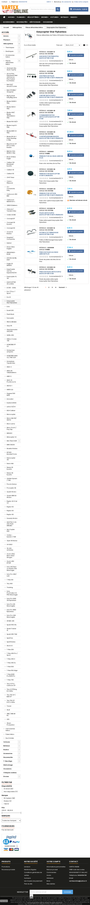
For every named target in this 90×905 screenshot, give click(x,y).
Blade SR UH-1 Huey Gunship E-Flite (11, 138)
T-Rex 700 (10, 680)
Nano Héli (10, 463)
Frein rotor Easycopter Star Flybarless (49, 175)
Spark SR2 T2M (12, 634)
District (9, 243)
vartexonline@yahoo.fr (78, 881)
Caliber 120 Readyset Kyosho (10, 164)
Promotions (6, 867)
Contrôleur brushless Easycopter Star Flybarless (51, 137)
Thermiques (10, 47)
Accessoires (8, 22)
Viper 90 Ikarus (12, 541)
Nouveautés (22, 22)
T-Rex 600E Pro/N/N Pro (11, 675)
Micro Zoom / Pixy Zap (11, 428)
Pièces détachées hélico (10, 62)
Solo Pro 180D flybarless (11, 611)
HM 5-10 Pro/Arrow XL (11, 381)
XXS (8, 719)
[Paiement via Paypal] (11, 843)
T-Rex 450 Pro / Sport (12, 654)
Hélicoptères (32, 17)
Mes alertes (51, 884)
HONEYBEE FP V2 (11, 345)
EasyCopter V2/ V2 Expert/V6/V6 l (12, 271)
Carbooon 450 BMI (12, 195)
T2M (6, 804)
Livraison (27, 867)
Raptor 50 (10, 507)
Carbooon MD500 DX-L (11, 201)
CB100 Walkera (12, 205)
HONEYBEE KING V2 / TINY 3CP (12, 357)
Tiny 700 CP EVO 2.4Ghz (11, 701)
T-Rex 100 (10, 580)
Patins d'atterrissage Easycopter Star (48, 233)
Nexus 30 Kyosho (10, 468)
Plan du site (28, 884)
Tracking (10, 587)
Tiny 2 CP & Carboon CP (11, 684)
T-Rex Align (7, 761)
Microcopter (11, 414)
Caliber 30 (10, 170)
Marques (6, 816)
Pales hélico (10, 734)
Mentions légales (30, 870)
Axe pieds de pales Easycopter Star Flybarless (51, 77)
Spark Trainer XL (11, 629)
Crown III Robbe (10, 233)
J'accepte (4, 901)
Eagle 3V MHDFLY (10, 264)
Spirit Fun (10, 638)
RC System (9, 798)
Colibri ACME (11, 215)
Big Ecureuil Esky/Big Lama (12, 96)
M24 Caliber (11, 410)
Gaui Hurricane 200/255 (12, 330)
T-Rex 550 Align (12, 670)
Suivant (63, 287)
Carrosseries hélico (10, 729)
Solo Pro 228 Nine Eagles (11, 616)
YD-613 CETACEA (10, 549)
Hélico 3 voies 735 (12, 340)
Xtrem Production (10, 724)
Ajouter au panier (76, 55)
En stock (8, 789)
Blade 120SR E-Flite (12, 102)
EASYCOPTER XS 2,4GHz (11, 283)
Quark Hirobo (11, 492)
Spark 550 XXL (11, 625)
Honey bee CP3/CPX (11, 351)
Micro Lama (11, 424)
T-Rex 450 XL (11, 663)
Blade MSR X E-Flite (12, 132)
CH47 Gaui (10, 177)
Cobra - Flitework (10, 182)
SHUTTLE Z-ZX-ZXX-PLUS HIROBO (12, 524)
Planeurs (21, 17)
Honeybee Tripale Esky (11, 362)
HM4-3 (9, 367)
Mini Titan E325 (12, 441)
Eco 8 (9, 297)
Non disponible (11, 792)
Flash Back (10, 314)
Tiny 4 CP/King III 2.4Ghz (12, 690)
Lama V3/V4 (11, 407)
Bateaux (64, 17)
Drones (44, 17)
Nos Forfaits (10, 738)
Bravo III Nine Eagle (11, 158)
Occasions (48, 22)
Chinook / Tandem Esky (11, 210)
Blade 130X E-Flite (11, 108)
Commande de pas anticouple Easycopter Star (49, 117)
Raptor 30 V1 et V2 (12, 502)
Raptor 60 (10, 511)
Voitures (54, 17)
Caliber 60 (10, 174)
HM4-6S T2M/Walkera (11, 372)
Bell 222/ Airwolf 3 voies (12, 85)
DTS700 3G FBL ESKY (12, 259)
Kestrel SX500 (11, 403)
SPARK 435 (10, 621)
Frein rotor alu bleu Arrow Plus (51, 157)
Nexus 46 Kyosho (10, 474)
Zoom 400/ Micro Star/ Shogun (11, 555)
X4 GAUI (9, 544)
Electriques (10, 51)
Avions (11, 17)
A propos (27, 878)
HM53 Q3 (10, 390)
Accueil (5, 32)
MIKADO (9, 433)
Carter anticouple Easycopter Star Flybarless (51, 96)
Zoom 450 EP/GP (10, 562)
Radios (74, 17)
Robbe (7, 801)
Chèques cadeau (10, 773)
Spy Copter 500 (11, 530)
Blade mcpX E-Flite (12, 126)
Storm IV (10, 646)
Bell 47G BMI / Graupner (11, 91)
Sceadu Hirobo (12, 518)
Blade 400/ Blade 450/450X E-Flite (11, 115)
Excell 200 (10, 310)
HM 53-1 (9, 386)
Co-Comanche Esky (11, 188)
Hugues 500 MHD (11, 394)
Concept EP (11, 219)
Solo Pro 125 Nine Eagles (11, 605)
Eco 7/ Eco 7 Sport (11, 292)
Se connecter (66, 2)
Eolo (8, 307)
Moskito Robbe (12, 448)
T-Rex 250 (10, 649)
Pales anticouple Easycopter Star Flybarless (51, 214)
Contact (4, 2)
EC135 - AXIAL (11, 288)
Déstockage (35, 22)
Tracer (9, 706)
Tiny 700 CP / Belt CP (11, 696)
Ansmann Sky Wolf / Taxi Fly (11, 69)
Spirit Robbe (11, 642)
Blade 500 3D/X (12, 121)
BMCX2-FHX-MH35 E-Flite (11, 152)
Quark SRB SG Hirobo (11, 496)
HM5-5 (9, 376)
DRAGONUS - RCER (11, 253)
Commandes (51, 872)
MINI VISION (11, 445)
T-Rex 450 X (11, 659)
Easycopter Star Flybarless (12, 302)
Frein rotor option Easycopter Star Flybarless (51, 194)
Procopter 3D (11, 488)
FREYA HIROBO (12, 322)
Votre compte (53, 861)
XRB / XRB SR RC (11, 714)
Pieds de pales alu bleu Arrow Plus (48, 253)
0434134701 (23, 2)
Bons (48, 881)
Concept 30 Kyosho (11, 223)
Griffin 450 (10, 335)
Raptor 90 (10, 514)
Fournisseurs (8, 826)
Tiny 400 (10, 584)
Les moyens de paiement (33, 881)
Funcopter (10, 318)
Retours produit (52, 870)
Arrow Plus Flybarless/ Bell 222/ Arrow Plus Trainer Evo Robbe (12, 77)
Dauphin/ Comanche (11, 238)
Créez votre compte (81, 2)
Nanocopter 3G (11, 459)
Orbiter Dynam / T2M (12, 479)
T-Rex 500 (10, 667)
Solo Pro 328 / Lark (12, 575)
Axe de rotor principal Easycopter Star (49, 57)
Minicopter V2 (11, 437)
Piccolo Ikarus (12, 484)
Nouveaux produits (8, 870)
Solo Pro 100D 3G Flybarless (11, 599)
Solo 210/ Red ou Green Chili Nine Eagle (12, 568)
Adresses (50, 878)
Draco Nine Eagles (11, 248)
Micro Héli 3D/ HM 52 (11, 419)
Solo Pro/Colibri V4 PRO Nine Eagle (12, 593)
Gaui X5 (9, 326)
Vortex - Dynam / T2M (11, 536)
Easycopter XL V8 (12, 277)
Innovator (10, 399)
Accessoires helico (10, 56)
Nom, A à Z (73, 45)
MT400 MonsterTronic (12, 453)
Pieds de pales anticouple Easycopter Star (50, 273)
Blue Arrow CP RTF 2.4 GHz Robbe (12, 145)
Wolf (8, 710)
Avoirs (49, 875)
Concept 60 (11, 228)
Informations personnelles (56, 867)
